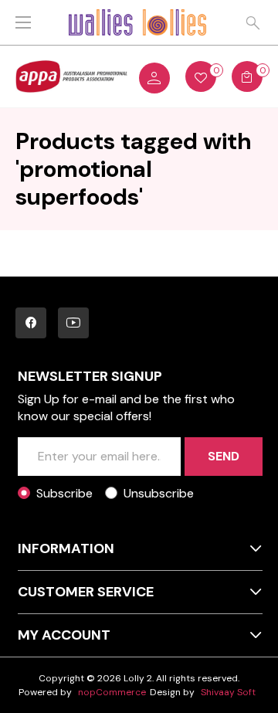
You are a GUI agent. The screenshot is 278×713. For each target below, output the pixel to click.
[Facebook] (30, 322)
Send (223, 456)
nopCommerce (112, 692)
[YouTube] (73, 322)
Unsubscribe (159, 493)
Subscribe (64, 493)
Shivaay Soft (228, 692)
